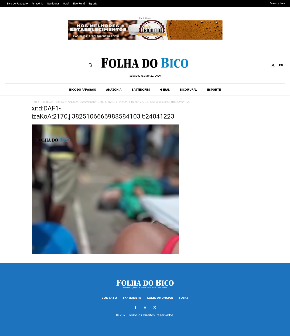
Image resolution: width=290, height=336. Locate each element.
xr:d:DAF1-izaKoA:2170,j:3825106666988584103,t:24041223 (79, 102)
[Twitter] (273, 65)
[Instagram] (145, 307)
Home (35, 102)
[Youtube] (281, 65)
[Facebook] (265, 65)
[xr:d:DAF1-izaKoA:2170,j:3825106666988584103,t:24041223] (105, 253)
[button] (90, 65)
